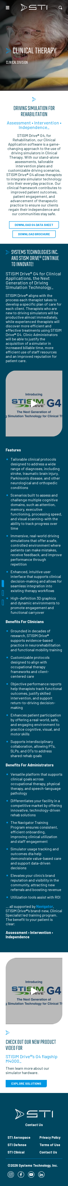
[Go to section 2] (3, 593)
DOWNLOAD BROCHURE (34, 234)
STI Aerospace (19, 1137)
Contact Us (34, 1125)
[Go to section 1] (3, 583)
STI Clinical (16, 1152)
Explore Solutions (26, 1083)
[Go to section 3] (3, 602)
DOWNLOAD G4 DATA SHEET (34, 225)
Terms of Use (49, 1145)
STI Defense (17, 1145)
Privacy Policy (49, 1137)
